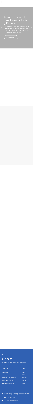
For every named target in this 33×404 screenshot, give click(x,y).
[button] (29, 3)
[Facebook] (8, 359)
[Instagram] (2, 359)
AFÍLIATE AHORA (11, 37)
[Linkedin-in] (11, 359)
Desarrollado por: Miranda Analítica (9, 364)
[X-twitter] (5, 359)
